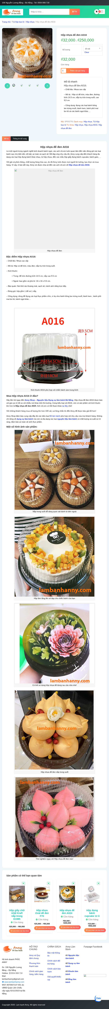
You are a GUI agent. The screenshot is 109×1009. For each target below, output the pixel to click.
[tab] (6, 138)
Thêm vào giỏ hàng (77, 71)
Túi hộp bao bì (18, 22)
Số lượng (66, 50)
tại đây (65, 406)
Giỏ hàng (96, 11)
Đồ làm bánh (54, 416)
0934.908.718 (16, 973)
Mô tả (6, 139)
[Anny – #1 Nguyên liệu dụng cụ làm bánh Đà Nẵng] (12, 11)
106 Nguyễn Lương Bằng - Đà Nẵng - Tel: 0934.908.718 (25, 3)
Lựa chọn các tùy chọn (20, 931)
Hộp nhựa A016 (90, 125)
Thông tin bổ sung (20, 139)
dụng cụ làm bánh (25, 419)
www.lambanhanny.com (14, 982)
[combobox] (92, 48)
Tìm (75, 12)
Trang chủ (6, 22)
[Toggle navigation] (102, 11)
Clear (87, 52)
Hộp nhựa (30, 22)
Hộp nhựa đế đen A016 (79, 165)
